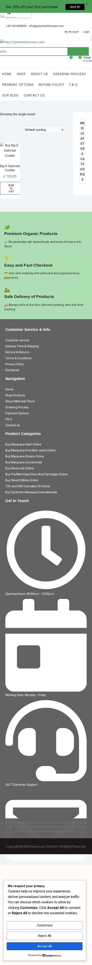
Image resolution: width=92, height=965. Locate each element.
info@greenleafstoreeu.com (46, 26)
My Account (72, 31)
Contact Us (34, 95)
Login (86, 31)
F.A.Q (73, 84)
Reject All (44, 936)
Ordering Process (69, 74)
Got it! (75, 6)
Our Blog (10, 95)
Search (78, 51)
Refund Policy (51, 84)
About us (39, 74)
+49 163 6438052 (16, 26)
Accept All (44, 946)
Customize (44, 925)
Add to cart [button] (11, 188)
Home (7, 74)
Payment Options (18, 84)
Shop (21, 74)
